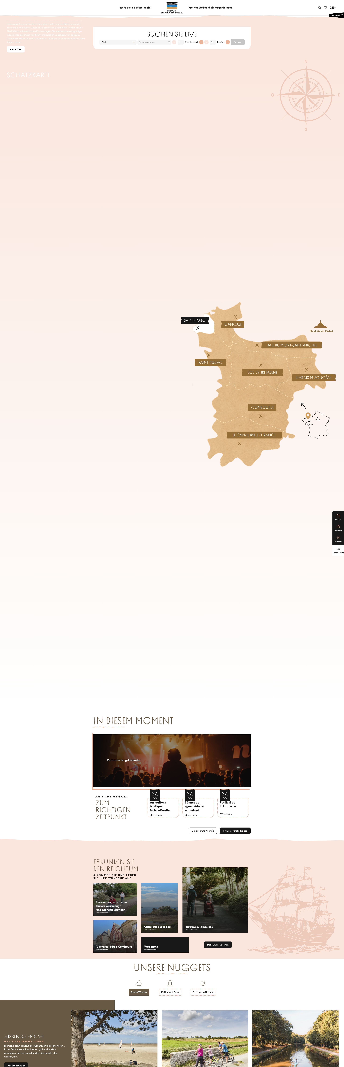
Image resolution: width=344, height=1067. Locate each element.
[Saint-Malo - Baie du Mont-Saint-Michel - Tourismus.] (172, 8)
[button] (320, 8)
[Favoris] (325, 8)
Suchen (237, 42)
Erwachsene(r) (191, 42)
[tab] (139, 987)
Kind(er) (220, 42)
